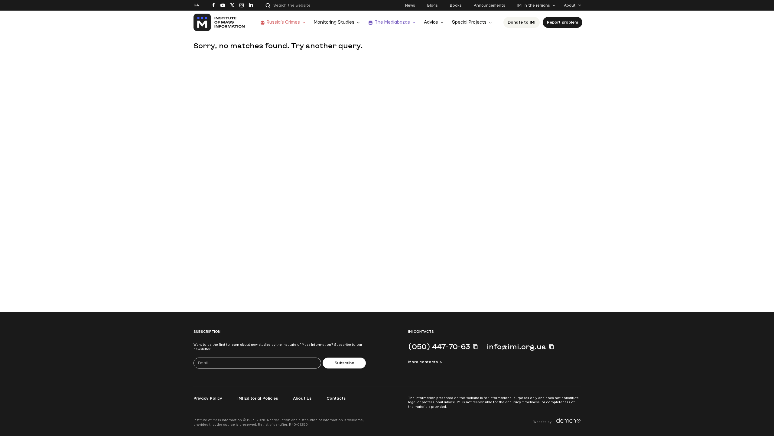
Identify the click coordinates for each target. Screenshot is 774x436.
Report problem (562, 22)
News (410, 5)
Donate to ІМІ (521, 22)
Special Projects (469, 22)
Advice (431, 22)
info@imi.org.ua (516, 346)
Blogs (432, 5)
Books (456, 5)
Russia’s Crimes (283, 22)
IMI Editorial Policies (257, 398)
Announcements (489, 5)
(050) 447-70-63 (439, 346)
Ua (196, 5)
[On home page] (219, 22)
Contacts (336, 398)
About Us (302, 398)
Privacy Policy (208, 398)
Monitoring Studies (334, 22)
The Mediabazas (392, 22)
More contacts (423, 362)
